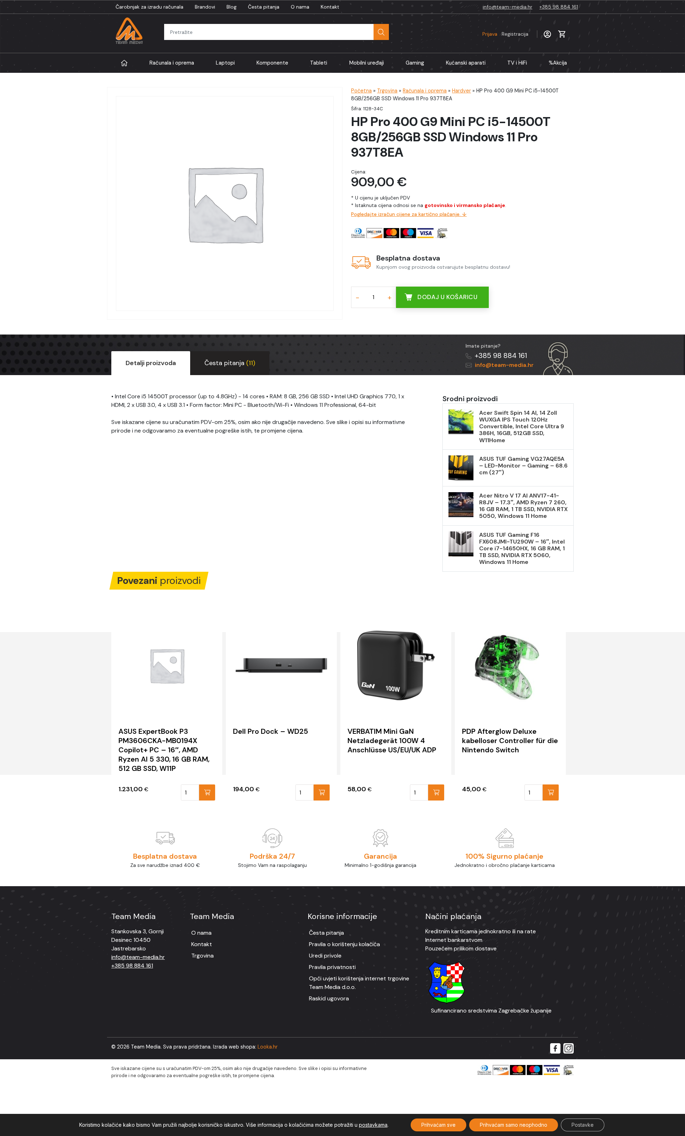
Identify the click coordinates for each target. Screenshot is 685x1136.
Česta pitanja (263, 7)
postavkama (373, 1125)
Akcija (558, 62)
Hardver (461, 90)
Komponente (272, 62)
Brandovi (205, 7)
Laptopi (225, 62)
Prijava (505, 34)
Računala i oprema (171, 62)
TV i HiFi (517, 62)
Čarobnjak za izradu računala (149, 7)
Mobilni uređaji (366, 62)
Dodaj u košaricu (447, 297)
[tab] (150, 363)
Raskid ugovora (329, 998)
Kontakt (330, 7)
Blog (232, 7)
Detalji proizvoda (151, 363)
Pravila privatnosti (332, 967)
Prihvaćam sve (438, 1125)
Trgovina (387, 90)
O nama (300, 7)
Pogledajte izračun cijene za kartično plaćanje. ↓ (409, 214)
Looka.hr (268, 1047)
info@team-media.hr (507, 7)
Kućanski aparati (466, 62)
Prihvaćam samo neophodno (513, 1125)
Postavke (583, 1125)
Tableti (318, 62)
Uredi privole (325, 955)
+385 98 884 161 (558, 7)
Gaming (415, 62)
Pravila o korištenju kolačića (344, 944)
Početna (361, 90)
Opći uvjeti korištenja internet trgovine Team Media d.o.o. (359, 983)
